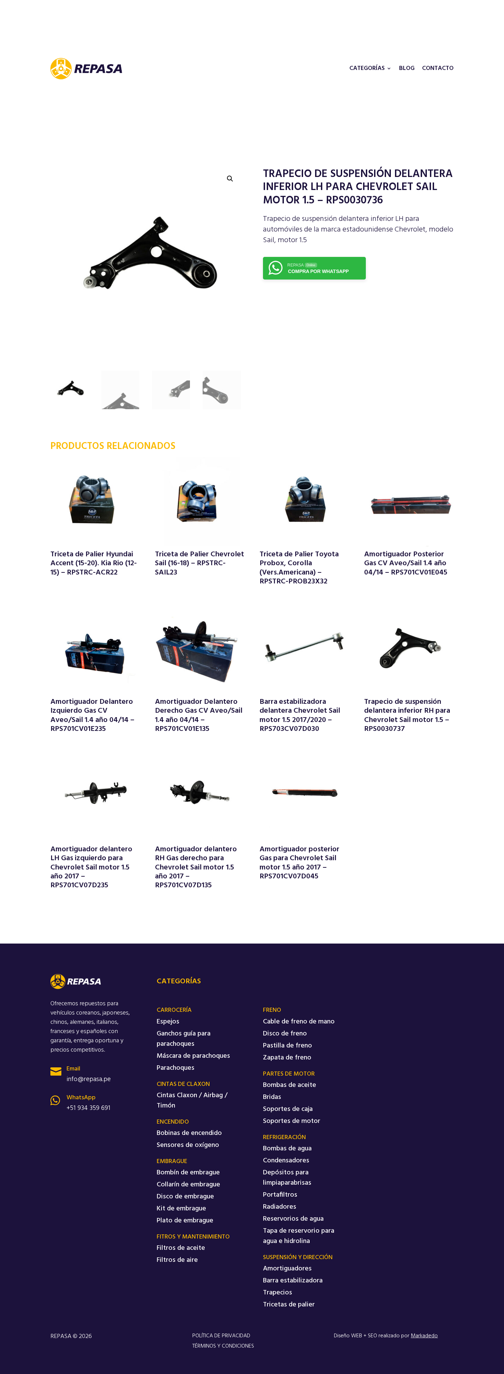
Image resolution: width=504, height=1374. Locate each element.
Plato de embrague (185, 1220)
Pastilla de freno (287, 1045)
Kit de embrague (181, 1208)
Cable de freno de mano (299, 1021)
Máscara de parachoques (193, 1056)
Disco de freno (285, 1033)
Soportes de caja (288, 1109)
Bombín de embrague (188, 1172)
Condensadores (286, 1160)
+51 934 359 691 (88, 1108)
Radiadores (279, 1206)
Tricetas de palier (289, 1304)
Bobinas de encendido (189, 1133)
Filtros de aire (177, 1260)
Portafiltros (280, 1194)
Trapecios (277, 1292)
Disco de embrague (185, 1196)
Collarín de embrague (188, 1184)
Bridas (272, 1097)
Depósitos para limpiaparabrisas (287, 1177)
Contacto (438, 69)
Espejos (168, 1021)
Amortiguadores (287, 1268)
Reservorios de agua (293, 1218)
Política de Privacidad (221, 1335)
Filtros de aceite (181, 1248)
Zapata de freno (287, 1057)
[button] (230, 179)
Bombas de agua (287, 1148)
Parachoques (175, 1068)
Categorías (367, 69)
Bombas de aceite (289, 1085)
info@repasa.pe (89, 1079)
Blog (407, 69)
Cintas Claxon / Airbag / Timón (192, 1100)
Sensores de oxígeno (188, 1145)
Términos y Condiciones (223, 1346)
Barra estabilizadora (293, 1280)
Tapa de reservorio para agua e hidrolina (298, 1236)
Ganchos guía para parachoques (184, 1039)
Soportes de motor (291, 1121)
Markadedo (424, 1335)
